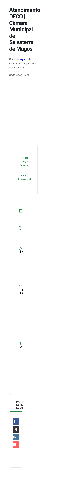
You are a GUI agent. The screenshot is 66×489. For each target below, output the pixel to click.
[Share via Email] (16, 444)
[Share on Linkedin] (16, 437)
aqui (22, 59)
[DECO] (10, 6)
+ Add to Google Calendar (24, 161)
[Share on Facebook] (16, 421)
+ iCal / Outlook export (24, 177)
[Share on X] (16, 429)
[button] (58, 5)
